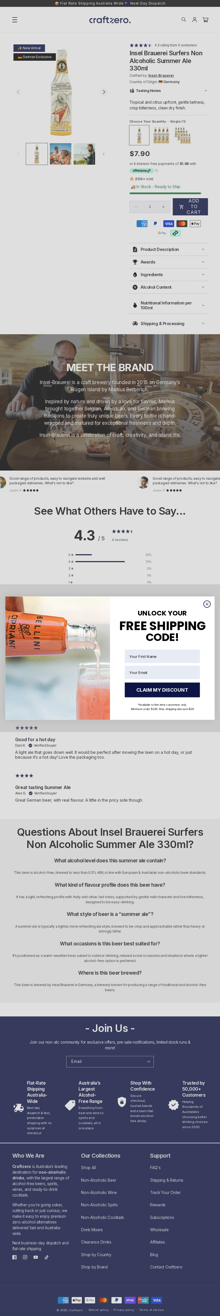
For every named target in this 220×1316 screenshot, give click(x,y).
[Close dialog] (207, 604)
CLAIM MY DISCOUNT (162, 690)
